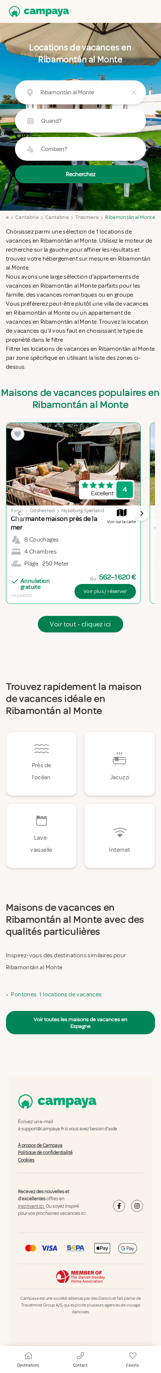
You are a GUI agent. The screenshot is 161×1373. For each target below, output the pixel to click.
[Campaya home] (37, 11)
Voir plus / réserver (105, 591)
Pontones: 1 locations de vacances (56, 994)
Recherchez (80, 174)
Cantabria (27, 217)
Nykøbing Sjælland (82, 510)
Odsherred (42, 510)
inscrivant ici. (31, 1206)
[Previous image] (19, 513)
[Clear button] (134, 92)
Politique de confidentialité (45, 1153)
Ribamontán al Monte (130, 217)
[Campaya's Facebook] (119, 1206)
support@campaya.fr (42, 1129)
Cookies (26, 1160)
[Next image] (141, 513)
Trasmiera (86, 217)
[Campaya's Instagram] (137, 1206)
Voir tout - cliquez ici (80, 624)
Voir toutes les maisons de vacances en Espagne (80, 1022)
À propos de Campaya (40, 1145)
